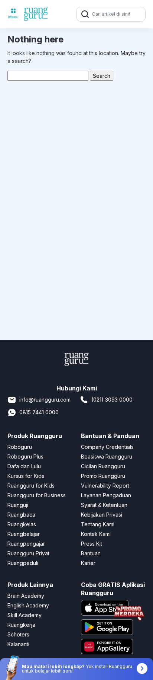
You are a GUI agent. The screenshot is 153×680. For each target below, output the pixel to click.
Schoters (18, 634)
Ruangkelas (21, 524)
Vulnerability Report (105, 485)
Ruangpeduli (22, 563)
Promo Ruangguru (103, 476)
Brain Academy (25, 596)
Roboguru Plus (25, 456)
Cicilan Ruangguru (103, 466)
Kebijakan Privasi (101, 514)
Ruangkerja (21, 625)
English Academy (28, 605)
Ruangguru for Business (36, 495)
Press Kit (91, 543)
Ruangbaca (21, 514)
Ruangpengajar (26, 543)
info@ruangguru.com (45, 399)
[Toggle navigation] (13, 14)
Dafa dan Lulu (24, 466)
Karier (88, 563)
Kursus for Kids (25, 476)
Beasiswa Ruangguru (106, 456)
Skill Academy (24, 615)
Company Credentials (107, 447)
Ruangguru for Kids (31, 485)
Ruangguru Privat (28, 553)
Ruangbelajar (23, 534)
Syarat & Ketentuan (104, 505)
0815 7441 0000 (39, 412)
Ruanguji (17, 505)
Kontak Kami (96, 534)
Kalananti (18, 644)
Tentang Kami (97, 524)
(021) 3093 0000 (112, 399)
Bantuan (91, 553)
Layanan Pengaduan (106, 495)
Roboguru (19, 447)
